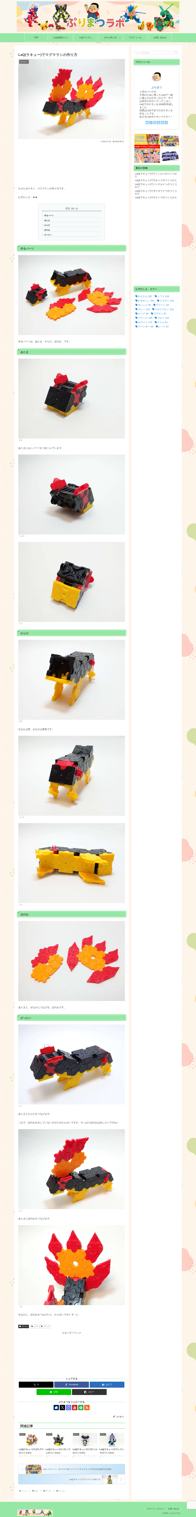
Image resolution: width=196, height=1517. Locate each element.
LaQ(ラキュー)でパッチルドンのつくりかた (156, 185)
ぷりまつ (156, 87)
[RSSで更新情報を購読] (87, 1407)
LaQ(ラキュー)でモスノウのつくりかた (156, 197)
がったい (48, 235)
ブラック (46, 1326)
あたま (47, 220)
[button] (89, 1392)
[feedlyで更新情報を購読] (80, 1407)
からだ (47, 225)
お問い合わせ (173, 1509)
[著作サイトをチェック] (56, 1407)
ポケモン (25, 1326)
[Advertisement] (71, 163)
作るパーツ (49, 215)
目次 (67, 208)
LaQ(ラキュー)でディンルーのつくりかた (156, 175)
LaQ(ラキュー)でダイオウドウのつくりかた (156, 192)
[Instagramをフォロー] (68, 1407)
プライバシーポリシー (156, 1509)
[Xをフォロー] (62, 1407)
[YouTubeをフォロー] (74, 1407)
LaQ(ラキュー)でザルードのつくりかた (156, 180)
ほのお (47, 230)
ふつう (36, 1326)
